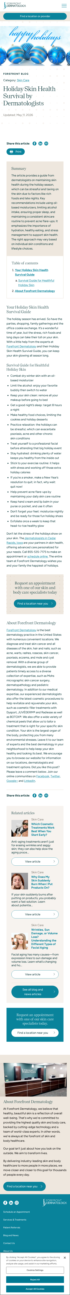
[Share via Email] (46, 143)
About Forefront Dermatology (35, 291)
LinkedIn (29, 781)
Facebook (42, 776)
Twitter (55, 776)
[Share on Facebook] (34, 143)
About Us (8, 1251)
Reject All (35, 1279)
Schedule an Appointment (16, 1212)
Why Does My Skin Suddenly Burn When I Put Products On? (42, 882)
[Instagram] (17, 1203)
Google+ (12, 781)
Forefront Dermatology (21, 346)
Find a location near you (22, 1186)
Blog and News (11, 1235)
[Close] (64, 1257)
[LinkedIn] (11, 1203)
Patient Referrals (11, 1227)
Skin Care (23, 80)
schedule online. (37, 556)
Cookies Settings (35, 1270)
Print (18, 151)
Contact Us (9, 1243)
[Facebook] (5, 1203)
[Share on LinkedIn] (40, 143)
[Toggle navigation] (64, 5)
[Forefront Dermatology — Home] (14, 5)
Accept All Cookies (35, 1289)
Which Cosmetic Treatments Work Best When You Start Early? (43, 829)
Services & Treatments (14, 1219)
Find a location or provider (35, 16)
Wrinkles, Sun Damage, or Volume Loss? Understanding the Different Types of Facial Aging (44, 938)
